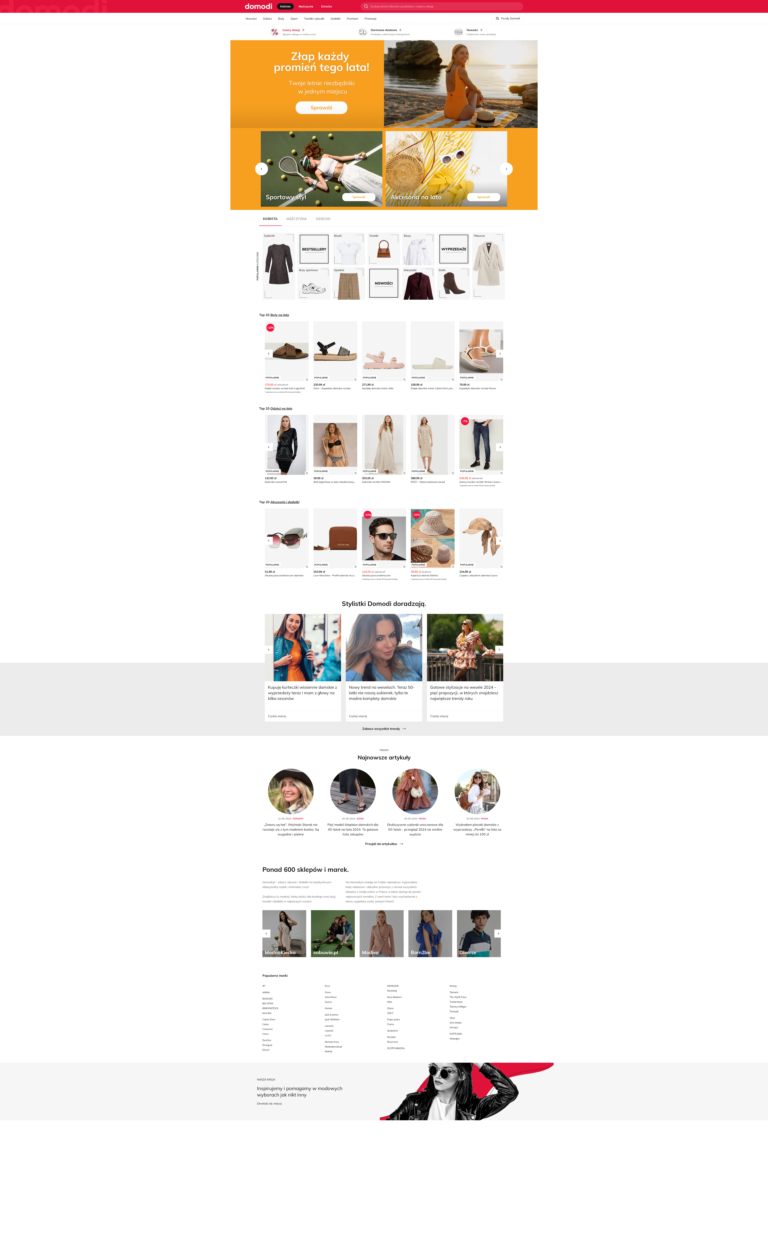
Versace (454, 1027)
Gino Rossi (331, 997)
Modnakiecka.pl (333, 1046)
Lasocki (329, 1030)
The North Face (458, 997)
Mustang (392, 990)
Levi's (328, 1035)
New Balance (394, 997)
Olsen (390, 1008)
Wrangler (455, 1038)
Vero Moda (455, 1022)
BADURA (267, 998)
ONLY (390, 1013)
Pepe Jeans (393, 1019)
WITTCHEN (456, 1033)
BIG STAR (267, 1003)
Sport (294, 18)
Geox (328, 992)
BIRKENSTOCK (270, 1008)
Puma (390, 1024)
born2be (267, 1013)
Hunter (328, 1008)
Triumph (454, 1011)
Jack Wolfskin (332, 1019)
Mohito (328, 1051)
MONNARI (393, 985)
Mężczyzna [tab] (306, 6)
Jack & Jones (331, 1014)
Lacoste (329, 1025)
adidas (266, 992)
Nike (389, 1001)
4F (263, 985)
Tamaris (454, 992)
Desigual (267, 1044)
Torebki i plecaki (314, 18)
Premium (352, 18)
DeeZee (266, 1040)
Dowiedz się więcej (269, 1103)
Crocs (265, 1033)
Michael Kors (332, 1041)
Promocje (371, 18)
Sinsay (453, 985)
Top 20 (274, 315)
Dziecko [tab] (326, 6)
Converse (267, 1029)
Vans (452, 1017)
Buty (281, 18)
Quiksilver (392, 1030)
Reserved (392, 1041)
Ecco (327, 985)
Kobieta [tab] (285, 6)
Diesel (265, 1049)
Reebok (391, 1037)
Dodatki (335, 18)
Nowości (251, 18)
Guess (328, 1001)
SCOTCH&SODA (396, 1048)
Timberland (456, 1001)
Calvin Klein (268, 1019)
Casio (265, 1024)
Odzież (267, 18)
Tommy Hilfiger (458, 1006)
